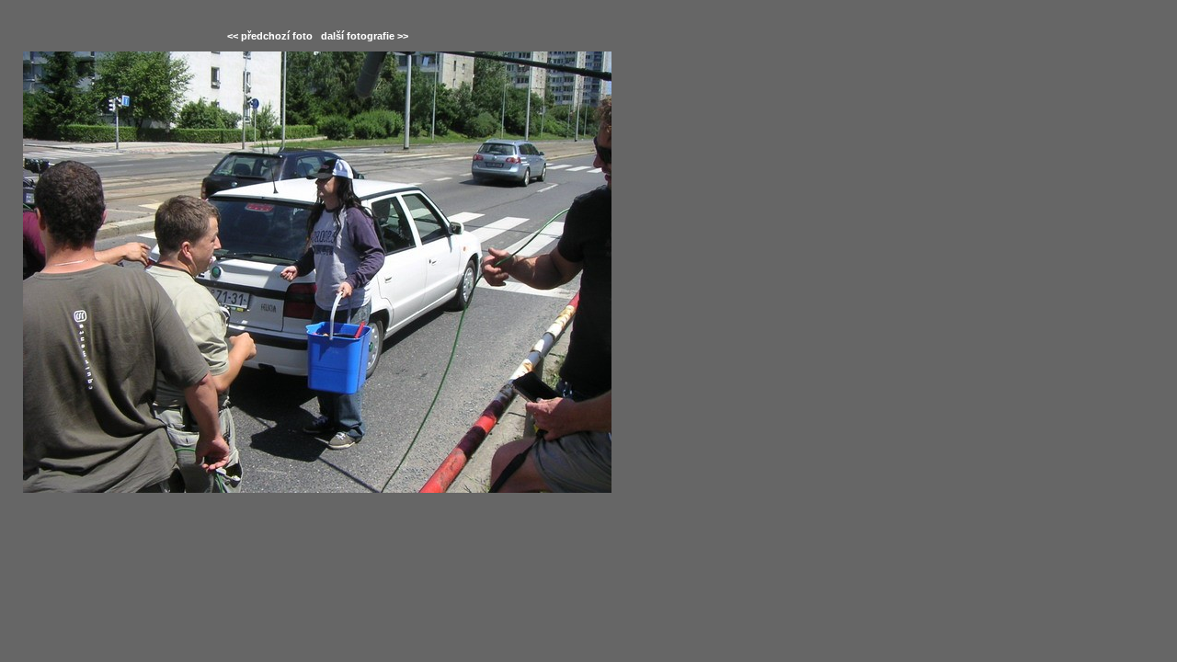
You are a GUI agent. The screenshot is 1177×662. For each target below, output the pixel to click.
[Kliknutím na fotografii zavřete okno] (317, 272)
